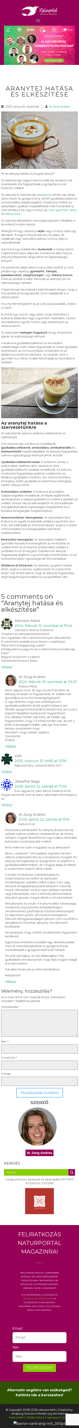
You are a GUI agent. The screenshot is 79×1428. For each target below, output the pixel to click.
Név (4, 1041)
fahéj (73, 210)
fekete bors (12, 214)
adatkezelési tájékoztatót (38, 1298)
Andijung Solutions (24, 1413)
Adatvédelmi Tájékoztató (25, 1417)
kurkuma (45, 194)
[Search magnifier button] (71, 1172)
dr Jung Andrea (59, 106)
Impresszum (53, 1417)
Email (15, 1328)
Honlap (6, 1073)
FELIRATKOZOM (39, 1368)
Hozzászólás (10, 1007)
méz (52, 210)
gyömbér (62, 210)
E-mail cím (9, 1057)
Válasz (6, 667)
